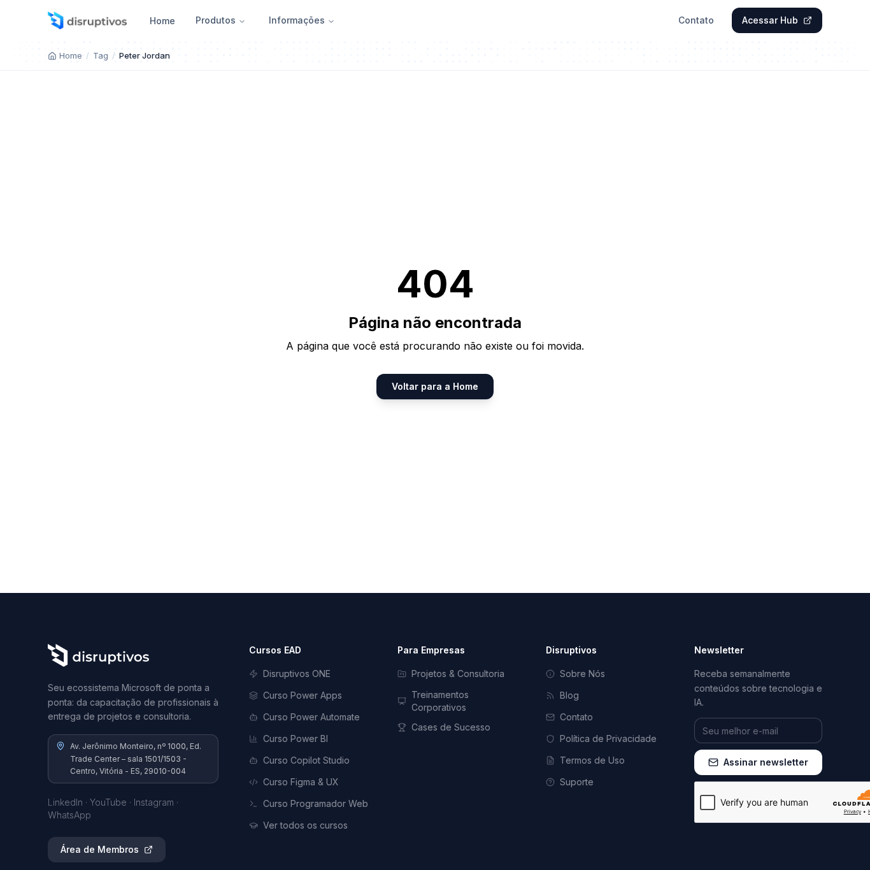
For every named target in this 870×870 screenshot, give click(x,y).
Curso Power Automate (311, 716)
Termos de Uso (592, 760)
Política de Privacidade (608, 738)
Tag (100, 55)
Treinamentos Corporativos (440, 701)
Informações (297, 20)
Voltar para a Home (435, 386)
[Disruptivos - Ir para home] (87, 20)
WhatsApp (69, 814)
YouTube (108, 802)
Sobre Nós (582, 673)
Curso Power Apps (302, 695)
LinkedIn (65, 802)
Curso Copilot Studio (306, 760)
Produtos (216, 20)
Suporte (577, 781)
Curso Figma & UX (301, 781)
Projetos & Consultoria (457, 673)
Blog (569, 695)
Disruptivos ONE (297, 673)
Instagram (154, 802)
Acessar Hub (770, 20)
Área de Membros (100, 849)
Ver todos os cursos (305, 825)
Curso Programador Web (315, 803)
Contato (696, 20)
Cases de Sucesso (450, 727)
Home (162, 20)
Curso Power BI (295, 738)
